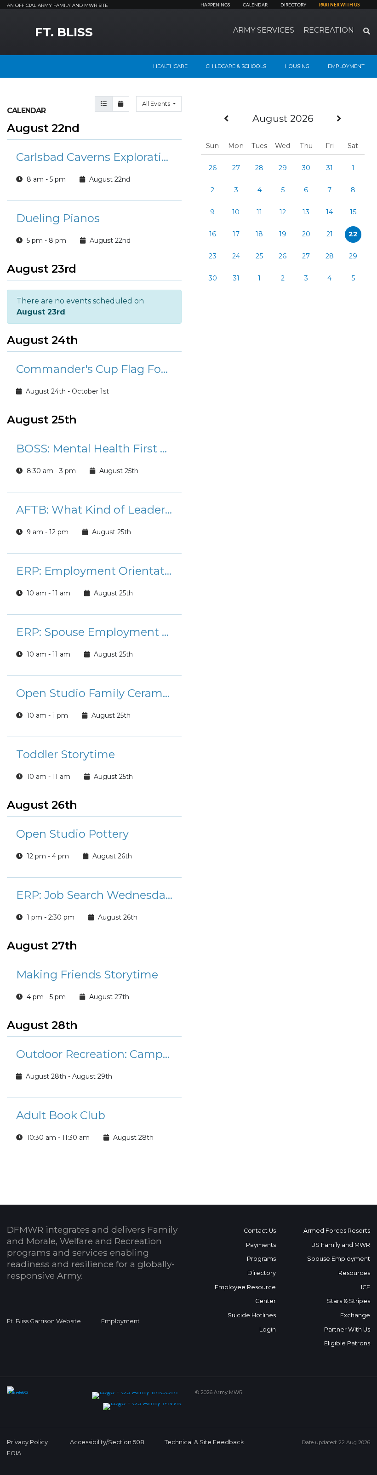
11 (259, 212)
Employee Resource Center (245, 1294)
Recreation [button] (328, 30)
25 (259, 256)
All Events (156, 103)
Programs (261, 1258)
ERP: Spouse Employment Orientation (94, 632)
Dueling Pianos (58, 218)
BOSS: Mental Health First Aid (94, 448)
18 (259, 234)
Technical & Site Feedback (204, 1442)
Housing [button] (297, 66)
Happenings (215, 5)
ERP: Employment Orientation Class (94, 570)
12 (283, 212)
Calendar (255, 5)
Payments (261, 1244)
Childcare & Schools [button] (236, 66)
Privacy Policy (27, 1442)
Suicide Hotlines (252, 1315)
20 (306, 234)
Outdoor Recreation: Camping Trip (94, 1054)
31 (329, 168)
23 (213, 256)
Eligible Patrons (347, 1343)
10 (236, 212)
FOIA (14, 1453)
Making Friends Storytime (87, 974)
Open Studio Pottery (72, 833)
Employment (120, 1321)
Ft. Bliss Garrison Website (44, 1321)
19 (282, 234)
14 (329, 212)
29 (283, 168)
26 (213, 168)
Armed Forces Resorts (336, 1230)
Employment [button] (346, 66)
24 (236, 256)
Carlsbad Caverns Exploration (94, 157)
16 (212, 234)
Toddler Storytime (65, 754)
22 (353, 234)
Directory (293, 5)
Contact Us (260, 1230)
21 (329, 234)
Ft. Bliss (64, 32)
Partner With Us (347, 1329)
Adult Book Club (60, 1115)
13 (306, 212)
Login (267, 1329)
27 (236, 168)
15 (353, 212)
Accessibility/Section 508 (107, 1442)
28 (259, 168)
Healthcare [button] (170, 66)
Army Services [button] (263, 30)
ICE (365, 1287)
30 (306, 168)
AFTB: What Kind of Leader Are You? (94, 509)
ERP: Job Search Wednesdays (94, 895)
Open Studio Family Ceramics (94, 693)
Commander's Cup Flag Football (94, 369)
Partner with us (339, 5)
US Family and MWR (340, 1244)
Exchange (355, 1315)
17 (236, 234)
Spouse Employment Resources (338, 1265)
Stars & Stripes (348, 1301)
